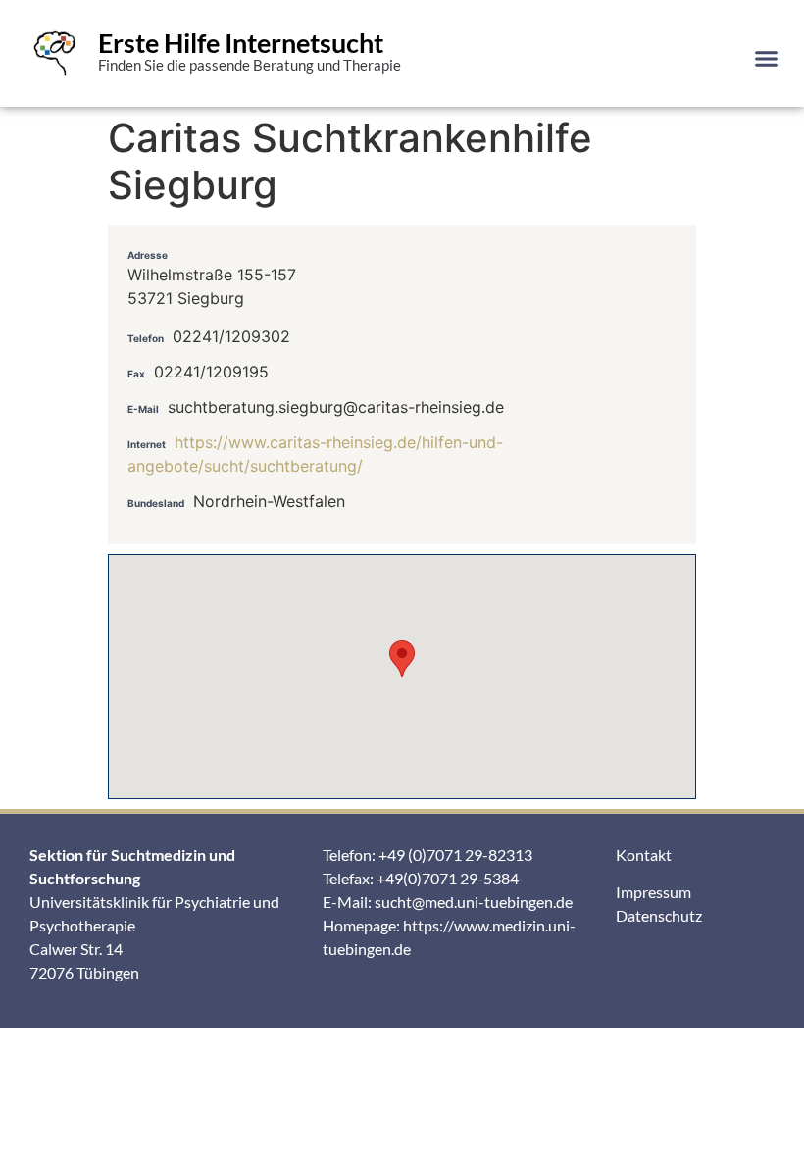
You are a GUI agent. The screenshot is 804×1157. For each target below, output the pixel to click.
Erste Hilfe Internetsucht (240, 42)
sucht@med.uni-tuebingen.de (474, 901)
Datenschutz (659, 915)
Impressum (653, 891)
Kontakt (644, 854)
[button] (766, 57)
